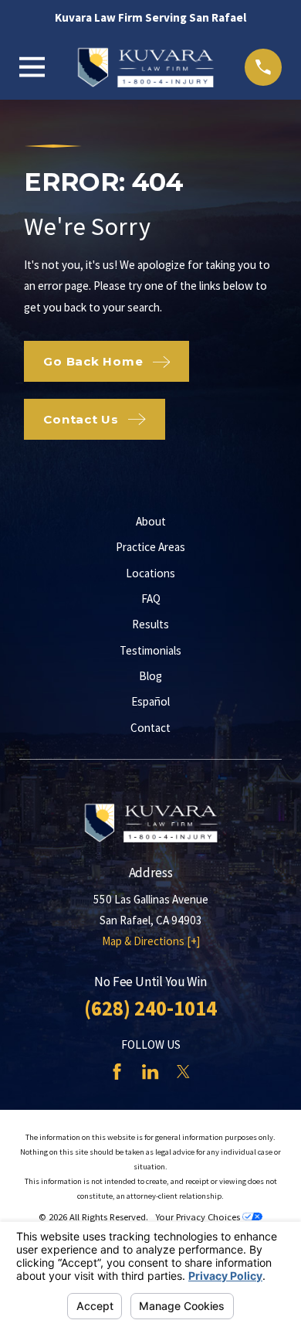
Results (150, 624)
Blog (150, 676)
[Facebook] (117, 1071)
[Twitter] (183, 1071)
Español (150, 701)
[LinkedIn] (150, 1071)
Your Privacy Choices (198, 1217)
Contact (150, 727)
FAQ (151, 598)
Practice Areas (150, 546)
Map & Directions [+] (151, 941)
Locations (150, 573)
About (151, 521)
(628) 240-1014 (150, 1008)
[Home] (145, 66)
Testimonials (150, 650)
